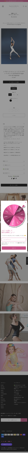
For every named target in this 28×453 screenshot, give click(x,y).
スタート (14, 248)
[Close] (25, 202)
